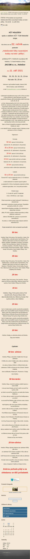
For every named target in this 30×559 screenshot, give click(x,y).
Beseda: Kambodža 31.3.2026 (15, 492)
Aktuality (5, 12)
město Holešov (6, 508)
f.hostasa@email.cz (12, 89)
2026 (9, 524)
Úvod (2, 12)
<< (3, 523)
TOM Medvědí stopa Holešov (9, 510)
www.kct (19, 89)
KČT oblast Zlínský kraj (8, 513)
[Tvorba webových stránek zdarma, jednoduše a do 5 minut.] (9, 552)
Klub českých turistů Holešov (11, 2)
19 (6, 533)
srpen (9, 523)
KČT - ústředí (6, 516)
